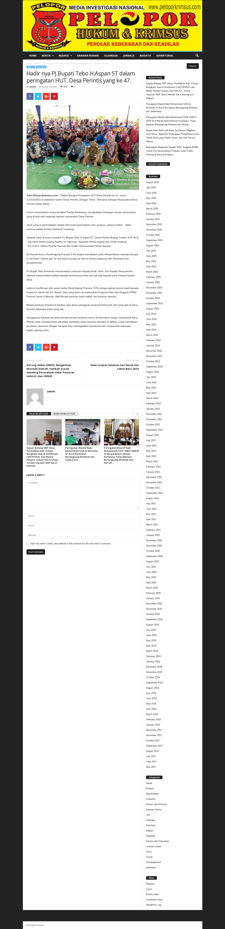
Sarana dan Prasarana (157, 841)
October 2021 (153, 487)
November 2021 (154, 482)
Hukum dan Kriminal (156, 804)
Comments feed (154, 899)
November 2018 (154, 672)
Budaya (150, 788)
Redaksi (64, 55)
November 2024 (154, 293)
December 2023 (154, 351)
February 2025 (153, 277)
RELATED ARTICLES (38, 413)
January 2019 (153, 661)
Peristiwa (150, 825)
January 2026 (153, 219)
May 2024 (151, 324)
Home (33, 55)
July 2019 (151, 630)
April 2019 (151, 645)
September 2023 (154, 366)
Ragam (149, 830)
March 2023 (152, 398)
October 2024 (153, 298)
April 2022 (151, 456)
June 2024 (151, 319)
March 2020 (152, 588)
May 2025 (151, 261)
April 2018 (151, 709)
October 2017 (153, 740)
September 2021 (154, 493)
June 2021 (151, 509)
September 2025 (154, 240)
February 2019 (153, 656)
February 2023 (153, 403)
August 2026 (152, 182)
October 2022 (153, 424)
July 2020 (151, 566)
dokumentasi (152, 793)
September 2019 (154, 619)
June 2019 (151, 635)
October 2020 (153, 551)
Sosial (149, 857)
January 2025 (153, 282)
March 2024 (152, 335)
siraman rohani (153, 846)
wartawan (151, 867)
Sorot (149, 851)
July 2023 (151, 377)
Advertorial (164, 55)
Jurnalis (128, 55)
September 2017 (154, 745)
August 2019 (152, 624)
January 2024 (153, 345)
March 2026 (152, 208)
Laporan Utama (154, 809)
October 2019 (153, 614)
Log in (149, 889)
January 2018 (153, 724)
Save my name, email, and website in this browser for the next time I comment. (70, 543)
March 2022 (152, 461)
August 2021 (152, 498)
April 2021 (151, 519)
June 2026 (151, 193)
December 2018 (154, 667)
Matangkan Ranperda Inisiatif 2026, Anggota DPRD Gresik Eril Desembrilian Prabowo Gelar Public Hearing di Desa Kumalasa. (172, 151)
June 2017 (151, 761)
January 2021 (153, 535)
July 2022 (151, 440)
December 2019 (154, 603)
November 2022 (154, 419)
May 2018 (151, 703)
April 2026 (151, 203)
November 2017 (154, 735)
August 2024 (152, 308)
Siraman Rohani (88, 55)
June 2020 (151, 572)
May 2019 (151, 640)
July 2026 (151, 187)
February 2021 (153, 530)
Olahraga (111, 55)
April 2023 (151, 393)
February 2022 (153, 466)
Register (150, 883)
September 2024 (154, 303)
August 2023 (152, 372)
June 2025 (151, 256)
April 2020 (151, 582)
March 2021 (152, 524)
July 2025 (151, 250)
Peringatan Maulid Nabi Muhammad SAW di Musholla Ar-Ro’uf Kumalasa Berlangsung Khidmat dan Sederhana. (81, 453)
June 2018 (151, 698)
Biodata (145, 55)
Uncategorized (153, 862)
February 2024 (153, 340)
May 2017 (151, 767)
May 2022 (151, 451)
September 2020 (154, 556)
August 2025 (152, 245)
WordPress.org (153, 905)
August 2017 (152, 751)
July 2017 (151, 756)
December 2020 (154, 540)
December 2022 (154, 414)
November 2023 (154, 356)
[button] (197, 56)
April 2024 (151, 329)
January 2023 (153, 408)
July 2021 (151, 503)
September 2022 (154, 430)
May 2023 (151, 387)
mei (148, 814)
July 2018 (151, 693)
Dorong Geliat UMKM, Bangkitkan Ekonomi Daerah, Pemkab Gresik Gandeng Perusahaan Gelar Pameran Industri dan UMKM (50, 370)
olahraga (150, 820)
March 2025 (152, 272)
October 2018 (153, 677)
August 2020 (152, 561)
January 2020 (153, 598)
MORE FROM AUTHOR (64, 413)
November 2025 (154, 229)
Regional (41, 67)
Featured (150, 799)
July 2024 (151, 314)
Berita (46, 55)
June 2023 (151, 382)
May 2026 (151, 198)
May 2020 (151, 577)
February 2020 (153, 593)
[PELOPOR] (112, 25)
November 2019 (154, 609)
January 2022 (153, 472)
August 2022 (152, 435)
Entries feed (152, 894)
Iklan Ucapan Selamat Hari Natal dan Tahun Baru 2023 (115, 366)
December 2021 (154, 477)
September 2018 (154, 682)
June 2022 (151, 445)
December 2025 (154, 224)
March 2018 (152, 714)
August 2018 (152, 688)
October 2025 (153, 235)
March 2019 (152, 651)
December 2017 (154, 730)
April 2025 (151, 266)
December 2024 (154, 287)
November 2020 (154, 545)
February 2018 (153, 719)
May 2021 (151, 514)
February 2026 (153, 214)
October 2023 (153, 361)
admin (32, 86)
